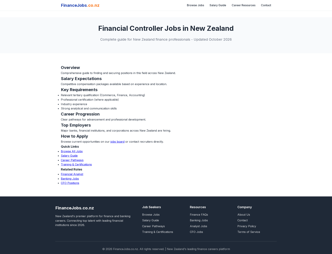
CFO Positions (70, 183)
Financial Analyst (72, 174)
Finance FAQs (199, 214)
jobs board (117, 141)
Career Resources (243, 5)
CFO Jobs (196, 232)
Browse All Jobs (72, 151)
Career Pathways (72, 160)
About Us (243, 214)
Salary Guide (218, 5)
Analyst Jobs (198, 226)
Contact (266, 5)
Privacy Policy (246, 226)
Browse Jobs (195, 5)
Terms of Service (248, 232)
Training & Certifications (76, 164)
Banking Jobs (70, 178)
